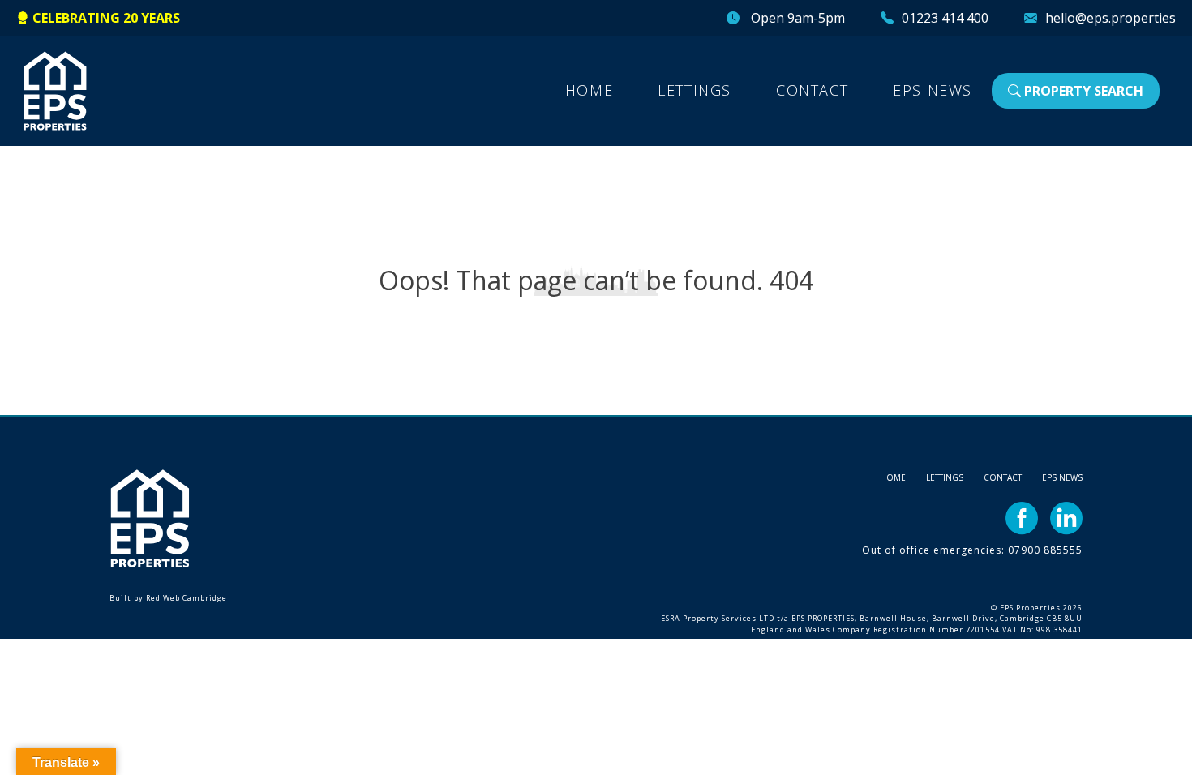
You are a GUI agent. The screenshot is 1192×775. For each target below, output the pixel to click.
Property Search (1082, 91)
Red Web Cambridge (186, 598)
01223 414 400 (945, 18)
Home (589, 90)
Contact (812, 90)
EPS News (932, 90)
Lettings (694, 90)
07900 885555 (1045, 550)
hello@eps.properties (1110, 18)
